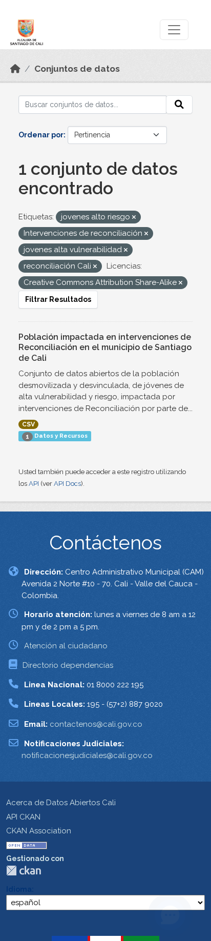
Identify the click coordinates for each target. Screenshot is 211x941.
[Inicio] (15, 69)
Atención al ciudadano (66, 645)
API (34, 483)
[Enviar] (179, 104)
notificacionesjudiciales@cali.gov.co (87, 755)
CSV (28, 424)
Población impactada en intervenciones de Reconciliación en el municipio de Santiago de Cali (105, 347)
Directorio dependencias (68, 665)
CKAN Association (38, 830)
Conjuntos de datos (77, 69)
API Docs (67, 483)
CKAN (23, 870)
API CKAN (23, 817)
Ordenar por (41, 135)
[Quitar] (134, 217)
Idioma (19, 889)
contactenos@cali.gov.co (96, 724)
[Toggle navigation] (174, 29)
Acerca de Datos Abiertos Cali (61, 802)
